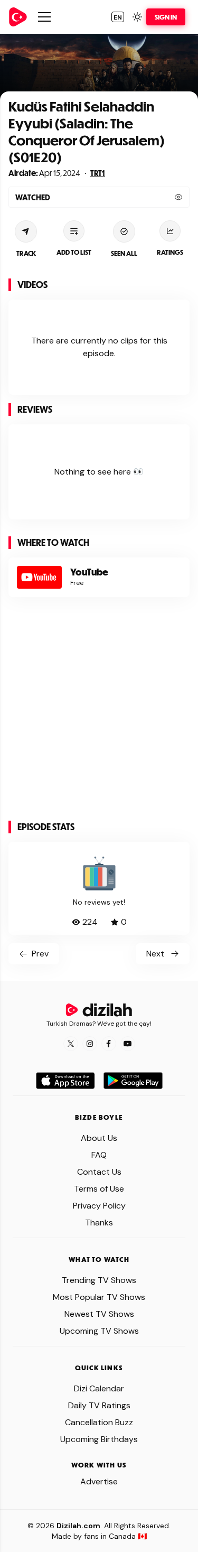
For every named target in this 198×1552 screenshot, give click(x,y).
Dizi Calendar (99, 1388)
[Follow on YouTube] (127, 1043)
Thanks (99, 1222)
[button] (117, 16)
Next (155, 953)
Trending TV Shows (99, 1280)
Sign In (166, 17)
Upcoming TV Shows (99, 1330)
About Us (99, 1138)
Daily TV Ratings (99, 1405)
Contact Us (99, 1171)
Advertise (99, 1481)
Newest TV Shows (99, 1313)
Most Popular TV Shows (99, 1297)
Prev (40, 953)
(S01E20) (35, 156)
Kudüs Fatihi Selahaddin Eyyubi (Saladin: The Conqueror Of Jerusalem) (86, 123)
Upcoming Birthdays (99, 1439)
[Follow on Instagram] (89, 1043)
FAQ (99, 1154)
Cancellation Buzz (99, 1422)
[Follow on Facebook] (108, 1043)
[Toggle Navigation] (44, 17)
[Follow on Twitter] (70, 1043)
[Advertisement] (99, 713)
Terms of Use (99, 1188)
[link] (17, 16)
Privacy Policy (99, 1205)
